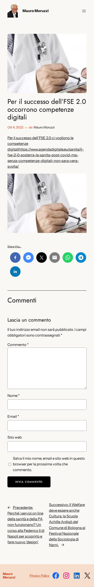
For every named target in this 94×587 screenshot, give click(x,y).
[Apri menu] (84, 11)
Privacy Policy (39, 576)
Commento (18, 344)
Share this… (14, 246)
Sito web (14, 437)
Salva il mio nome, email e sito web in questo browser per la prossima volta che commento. (49, 464)
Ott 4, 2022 (15, 127)
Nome (13, 395)
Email (13, 416)
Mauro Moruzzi (36, 11)
